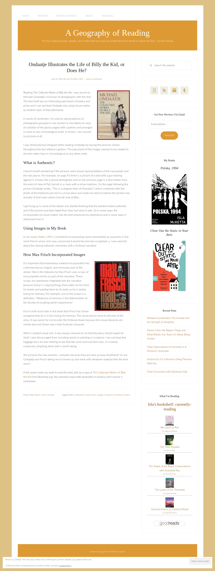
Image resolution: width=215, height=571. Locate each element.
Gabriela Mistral (171, 513)
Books (37, 395)
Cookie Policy (65, 566)
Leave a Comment (94, 79)
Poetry (127, 395)
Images (100, 395)
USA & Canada (47, 395)
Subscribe (169, 135)
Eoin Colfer (171, 450)
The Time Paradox (169, 447)
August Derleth (171, 493)
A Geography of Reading (107, 32)
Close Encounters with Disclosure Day (167, 372)
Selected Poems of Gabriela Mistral (169, 509)
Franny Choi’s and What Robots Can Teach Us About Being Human (168, 334)
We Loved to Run (169, 427)
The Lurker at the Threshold (170, 490)
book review (91, 395)
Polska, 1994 (45, 237)
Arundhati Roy (170, 474)
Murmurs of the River (113, 395)
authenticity (79, 395)
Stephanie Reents (171, 431)
